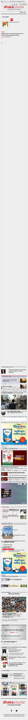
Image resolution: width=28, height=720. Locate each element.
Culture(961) (4, 676)
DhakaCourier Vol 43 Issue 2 (17, 478)
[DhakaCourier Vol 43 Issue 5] (5, 688)
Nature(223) (4, 678)
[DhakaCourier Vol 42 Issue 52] (23, 694)
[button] (22, 12)
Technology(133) (18, 673)
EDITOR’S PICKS (7, 376)
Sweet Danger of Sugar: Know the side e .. (17, 657)
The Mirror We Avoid (13, 411)
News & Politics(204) (19, 676)
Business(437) (5, 673)
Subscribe (5, 549)
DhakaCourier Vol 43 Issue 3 (17, 473)
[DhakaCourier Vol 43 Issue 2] (5, 694)
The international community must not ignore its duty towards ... (17, 371)
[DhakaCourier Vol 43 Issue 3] (23, 688)
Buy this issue (11, 549)
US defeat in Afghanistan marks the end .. (16, 665)
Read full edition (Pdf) (7, 544)
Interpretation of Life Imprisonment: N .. (15, 650)
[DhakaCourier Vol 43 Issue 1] (14, 694)
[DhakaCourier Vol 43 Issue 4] (14, 688)
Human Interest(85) (19, 678)
